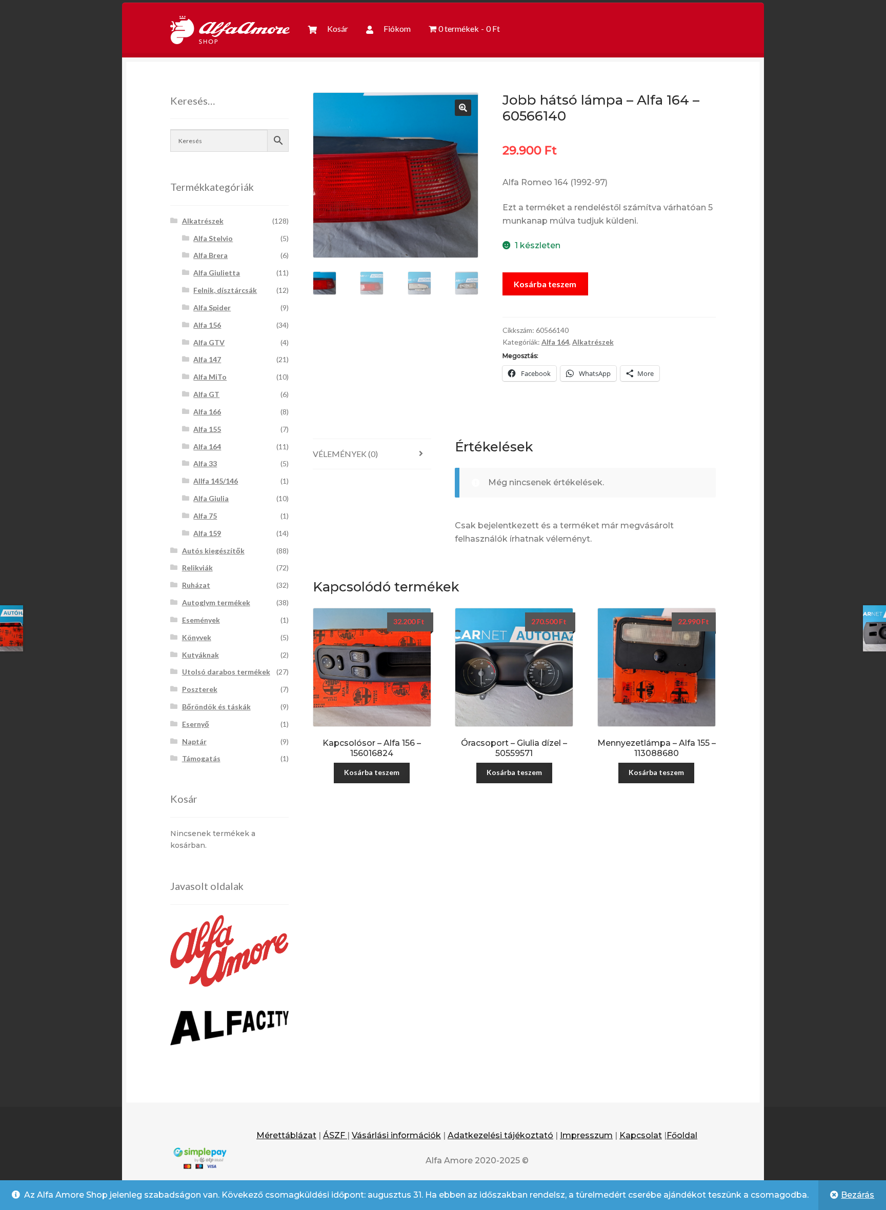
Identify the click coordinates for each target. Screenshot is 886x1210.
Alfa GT (206, 394)
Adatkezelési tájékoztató (500, 1135)
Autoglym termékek (216, 602)
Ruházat (196, 585)
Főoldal (682, 1135)
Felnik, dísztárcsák (225, 290)
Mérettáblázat (286, 1135)
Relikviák (197, 567)
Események (201, 620)
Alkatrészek (593, 342)
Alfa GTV (209, 342)
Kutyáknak (200, 654)
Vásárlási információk (396, 1135)
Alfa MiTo (210, 376)
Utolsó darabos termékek (226, 671)
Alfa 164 (555, 342)
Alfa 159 (207, 533)
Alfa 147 (207, 359)
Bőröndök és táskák (216, 706)
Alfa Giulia (211, 498)
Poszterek (199, 689)
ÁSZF (335, 1135)
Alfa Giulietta (216, 272)
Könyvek (196, 637)
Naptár (194, 741)
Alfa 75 (205, 515)
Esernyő (195, 724)
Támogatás (201, 758)
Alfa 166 (207, 411)
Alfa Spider (212, 307)
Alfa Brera (210, 255)
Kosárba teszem (545, 284)
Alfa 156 (207, 325)
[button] (463, 108)
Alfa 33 (205, 463)
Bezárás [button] (857, 1195)
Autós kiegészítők (213, 550)
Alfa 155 (207, 429)
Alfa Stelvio (213, 238)
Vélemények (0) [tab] (345, 454)
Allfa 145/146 (215, 481)
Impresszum (586, 1135)
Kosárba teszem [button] (371, 772)
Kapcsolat (640, 1135)
